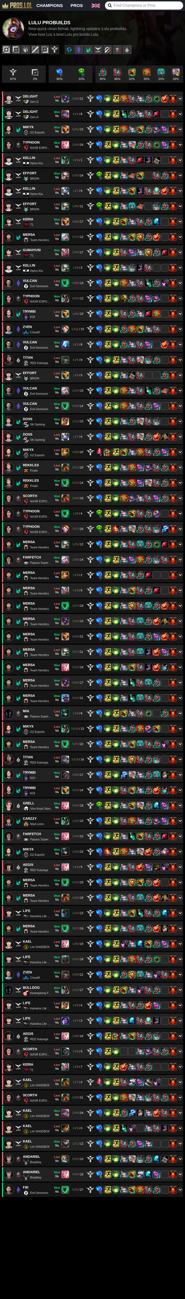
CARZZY (30, 818)
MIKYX (28, 127)
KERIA (28, 219)
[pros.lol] (17, 5)
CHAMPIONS (49, 5)
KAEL (27, 941)
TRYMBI (29, 311)
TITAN (28, 357)
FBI (25, 1187)
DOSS (27, 419)
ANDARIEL (31, 1157)
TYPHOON (31, 142)
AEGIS (28, 865)
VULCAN (30, 281)
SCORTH (30, 496)
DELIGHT (30, 96)
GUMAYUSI (32, 250)
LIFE (26, 911)
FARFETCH (32, 557)
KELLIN (29, 158)
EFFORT (30, 173)
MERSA (29, 235)
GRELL (28, 803)
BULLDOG (31, 987)
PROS (77, 5)
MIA (26, 711)
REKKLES (31, 465)
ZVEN (27, 327)
